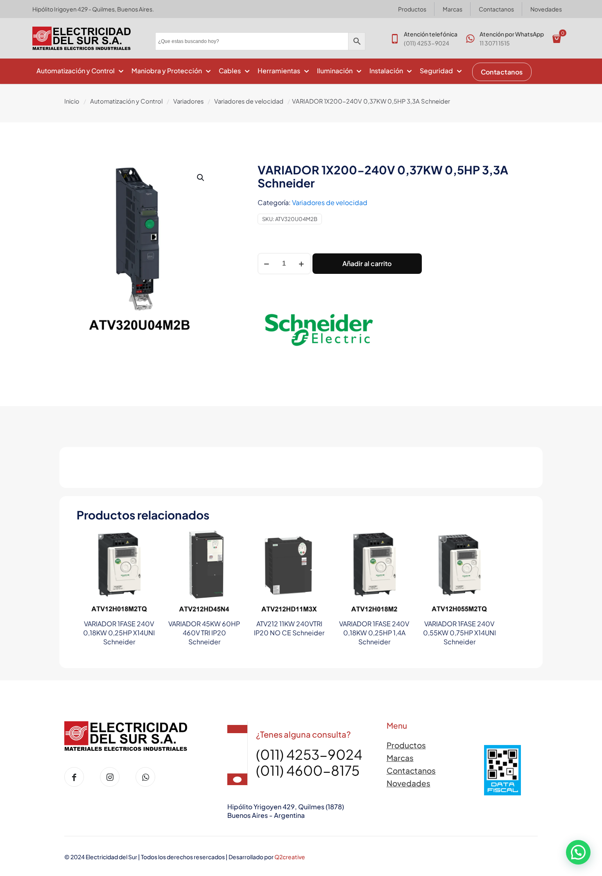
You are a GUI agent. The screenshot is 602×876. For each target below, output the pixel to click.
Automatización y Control (126, 101)
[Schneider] (319, 331)
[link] (502, 770)
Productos (406, 745)
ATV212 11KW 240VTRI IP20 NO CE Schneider (289, 628)
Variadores (188, 101)
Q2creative (289, 856)
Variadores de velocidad (248, 101)
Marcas (400, 758)
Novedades (408, 783)
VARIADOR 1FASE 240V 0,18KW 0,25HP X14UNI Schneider (119, 632)
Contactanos (411, 770)
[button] (201, 177)
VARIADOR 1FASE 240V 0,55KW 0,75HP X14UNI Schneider (459, 632)
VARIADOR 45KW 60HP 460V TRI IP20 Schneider (204, 632)
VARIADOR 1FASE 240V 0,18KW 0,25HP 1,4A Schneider (374, 632)
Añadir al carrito (367, 263)
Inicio (71, 101)
